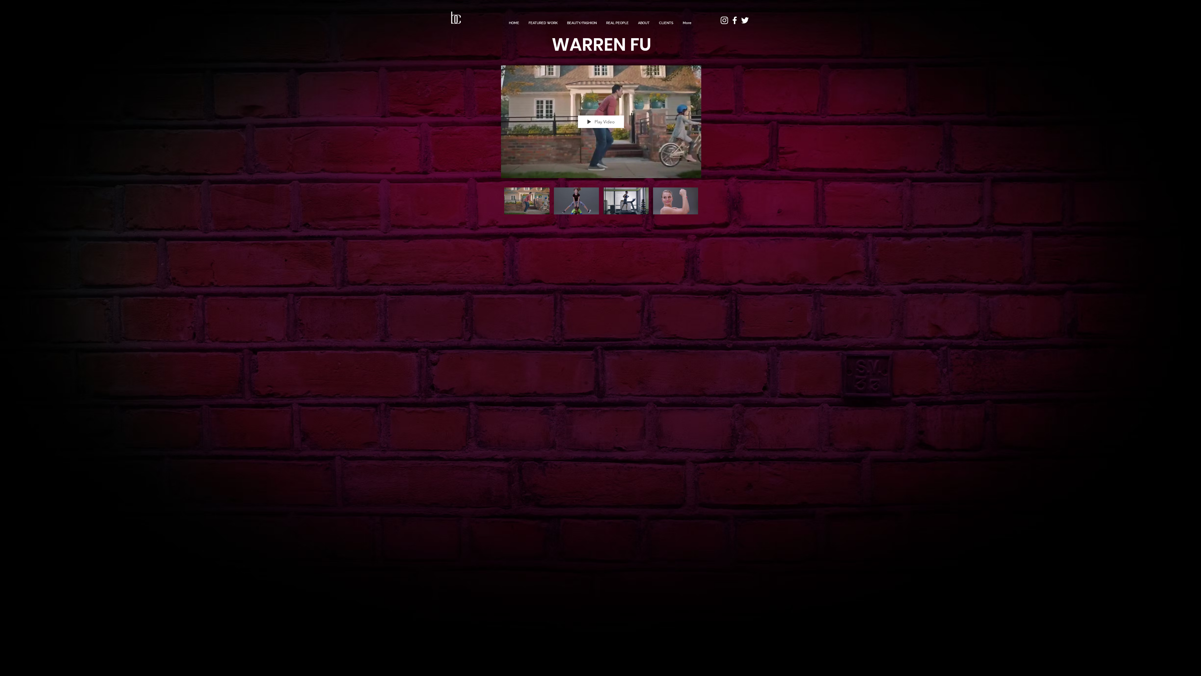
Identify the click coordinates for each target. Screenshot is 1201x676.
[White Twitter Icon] (745, 20)
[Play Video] (527, 201)
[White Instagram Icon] (724, 20)
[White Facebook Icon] (735, 20)
